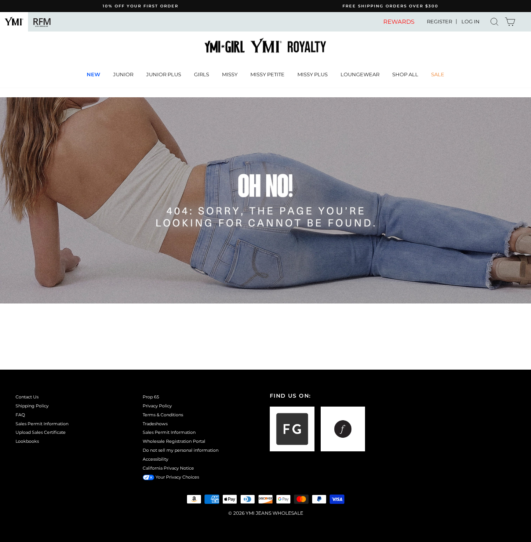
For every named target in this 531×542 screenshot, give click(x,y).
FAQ (20, 414)
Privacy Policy (157, 406)
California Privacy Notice (168, 468)
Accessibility (155, 459)
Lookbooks (27, 441)
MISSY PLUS (312, 74)
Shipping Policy (32, 406)
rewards (398, 22)
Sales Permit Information (42, 423)
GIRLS (201, 74)
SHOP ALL (405, 74)
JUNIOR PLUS (163, 74)
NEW (93, 74)
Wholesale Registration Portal (174, 441)
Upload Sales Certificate (41, 432)
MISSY (230, 74)
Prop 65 (151, 397)
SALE (437, 74)
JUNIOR (123, 74)
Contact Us (27, 397)
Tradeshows (155, 423)
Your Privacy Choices (176, 477)
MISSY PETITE (267, 74)
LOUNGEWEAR (360, 74)
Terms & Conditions (163, 414)
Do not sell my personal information (180, 450)
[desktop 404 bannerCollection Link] (265, 200)
